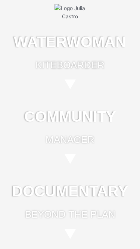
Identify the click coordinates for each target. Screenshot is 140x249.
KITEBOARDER (70, 65)
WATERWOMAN (70, 42)
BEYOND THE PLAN (70, 214)
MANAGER (70, 139)
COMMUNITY (70, 116)
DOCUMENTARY (70, 191)
